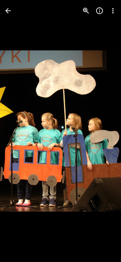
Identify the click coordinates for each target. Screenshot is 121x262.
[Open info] (99, 10)
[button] (18, 131)
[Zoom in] (86, 10)
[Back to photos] (8, 11)
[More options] (113, 10)
